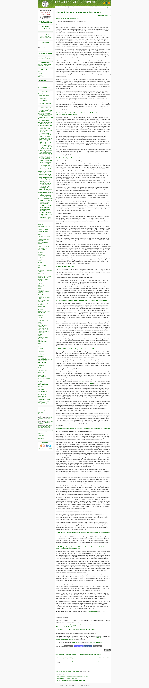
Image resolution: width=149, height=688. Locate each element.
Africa (46, 110)
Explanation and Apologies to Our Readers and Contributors (45, 422)
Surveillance (48, 202)
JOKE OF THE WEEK (42, 391)
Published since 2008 (84, 685)
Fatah (40, 139)
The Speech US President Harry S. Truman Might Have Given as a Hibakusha (45, 426)
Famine (50, 138)
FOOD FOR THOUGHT (43, 384)
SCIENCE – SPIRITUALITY (43, 379)
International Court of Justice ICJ (46, 155)
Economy (43, 133)
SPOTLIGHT (40, 294)
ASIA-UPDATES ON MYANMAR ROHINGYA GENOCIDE (44, 277)
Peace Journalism (74, 7)
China (46, 117)
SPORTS (40, 381)
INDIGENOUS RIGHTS (43, 328)
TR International (41, 93)
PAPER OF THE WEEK (43, 231)
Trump (46, 203)
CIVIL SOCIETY (41, 369)
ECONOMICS (41, 351)
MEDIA (39, 288)
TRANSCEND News (42, 228)
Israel (41, 162)
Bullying (50, 115)
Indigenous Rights (42, 153)
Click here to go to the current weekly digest (67, 671)
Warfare (46, 214)
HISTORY (40, 322)
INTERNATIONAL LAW (43, 303)
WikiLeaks (40, 219)
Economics (47, 132)
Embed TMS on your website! (45, 448)
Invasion (47, 160)
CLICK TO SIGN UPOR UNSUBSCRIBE (45, 37)
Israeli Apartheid (48, 162)
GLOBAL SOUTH (41, 290)
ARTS (39, 346)
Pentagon (43, 187)
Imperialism (44, 152)
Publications (40, 75)
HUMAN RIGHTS (41, 255)
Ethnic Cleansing (45, 135)
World (45, 219)
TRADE (39, 353)
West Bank (45, 216)
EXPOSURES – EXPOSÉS (43, 320)
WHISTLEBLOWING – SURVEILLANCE (42, 326)
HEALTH (40, 323)
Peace (48, 186)
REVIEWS (40, 334)
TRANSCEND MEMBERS (43, 246)
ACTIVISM (40, 262)
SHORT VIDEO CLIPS (42, 396)
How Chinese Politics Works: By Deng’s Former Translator (44, 65)
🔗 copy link (97, 646)
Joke (48, 165)
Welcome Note (41, 76)
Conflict (48, 120)
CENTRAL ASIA (41, 285)
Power (46, 189)
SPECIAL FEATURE (42, 341)
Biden (44, 114)
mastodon (79, 646)
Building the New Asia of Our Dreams (67, 678)
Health (50, 147)
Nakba (46, 176)
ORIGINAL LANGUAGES (43, 393)
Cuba (51, 125)
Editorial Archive (41, 71)
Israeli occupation (45, 164)
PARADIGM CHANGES (43, 329)
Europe (48, 136)
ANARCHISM (41, 356)
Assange (41, 114)
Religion (44, 192)
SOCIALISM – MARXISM (43, 319)
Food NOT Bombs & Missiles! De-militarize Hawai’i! (71, 680)
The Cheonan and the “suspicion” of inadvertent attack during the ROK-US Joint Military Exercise (82, 300)
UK (49, 203)
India (49, 152)
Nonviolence (42, 177)
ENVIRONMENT (41, 317)
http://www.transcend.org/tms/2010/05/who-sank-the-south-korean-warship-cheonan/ (82, 661)
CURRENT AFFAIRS (42, 370)
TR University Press (42, 102)
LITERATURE (41, 365)
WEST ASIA (40, 309)
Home (59, 7)
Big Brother (49, 114)
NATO (50, 176)
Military (45, 173)
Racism (40, 192)
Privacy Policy (41, 438)
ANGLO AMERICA (42, 265)
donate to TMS (76, 642)
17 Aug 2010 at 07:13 (104, 658)
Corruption (49, 122)
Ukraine (42, 205)
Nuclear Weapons (45, 178)
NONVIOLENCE (41, 245)
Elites (47, 133)
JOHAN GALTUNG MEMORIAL (44, 226)
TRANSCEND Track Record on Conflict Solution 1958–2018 (44, 87)
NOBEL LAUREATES (42, 237)
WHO (49, 217)
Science (42, 195)
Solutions (46, 198)
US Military (47, 209)
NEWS (39, 267)
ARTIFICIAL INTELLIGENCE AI (44, 314)
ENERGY (40, 274)
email (68, 646)
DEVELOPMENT (41, 354)
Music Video (41, 176)
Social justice (48, 197)
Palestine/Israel (45, 184)
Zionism (50, 219)
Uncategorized (41, 397)
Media (46, 171)
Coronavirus (42, 122)
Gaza (41, 142)
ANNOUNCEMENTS (42, 233)
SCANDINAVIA (41, 304)
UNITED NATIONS (42, 308)
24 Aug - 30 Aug (45, 28)
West (51, 214)
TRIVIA (39, 364)
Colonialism (42, 120)
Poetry (48, 187)
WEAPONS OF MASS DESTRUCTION (42, 249)
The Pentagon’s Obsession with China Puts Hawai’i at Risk (72, 676)
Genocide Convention (45, 144)
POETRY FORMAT (42, 388)
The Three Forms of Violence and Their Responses (45, 418)
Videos (83, 7)
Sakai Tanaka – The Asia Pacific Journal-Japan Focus (67, 18)
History (49, 148)
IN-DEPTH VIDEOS (42, 394)
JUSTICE (40, 268)
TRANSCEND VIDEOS (43, 229)
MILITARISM (40, 252)
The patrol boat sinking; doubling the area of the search (70, 158)
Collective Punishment (47, 119)
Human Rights (43, 150)
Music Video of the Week (43, 403)
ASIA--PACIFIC (100, 15)
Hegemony (43, 148)
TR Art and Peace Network (43, 95)
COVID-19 (43, 124)
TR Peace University (42, 97)
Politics (41, 189)
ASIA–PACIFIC (41, 273)
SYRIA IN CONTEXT (42, 306)
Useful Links (40, 433)
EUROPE (40, 286)
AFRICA (39, 260)
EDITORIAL (40, 224)
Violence (41, 211)
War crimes (45, 212)
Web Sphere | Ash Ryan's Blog (65, 658)
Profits (50, 189)
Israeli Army (43, 163)
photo (91, 383)
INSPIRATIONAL (41, 383)
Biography (41, 115)
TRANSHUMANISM (42, 345)
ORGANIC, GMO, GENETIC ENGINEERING (44, 332)
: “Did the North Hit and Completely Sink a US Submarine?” (77, 349)
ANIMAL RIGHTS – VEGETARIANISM (42, 376)
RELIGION (40, 343)
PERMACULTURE (42, 358)
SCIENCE (40, 340)
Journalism (41, 167)
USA (47, 207)
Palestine (47, 183)
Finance (45, 139)
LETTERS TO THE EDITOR (44, 374)
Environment (43, 135)
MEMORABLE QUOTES (43, 264)
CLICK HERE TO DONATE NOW (45, 13)
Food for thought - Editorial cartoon (45, 140)
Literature (42, 170)
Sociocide (40, 198)
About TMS (90, 7)
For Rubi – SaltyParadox (43, 410)
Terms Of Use (41, 435)
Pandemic (43, 186)
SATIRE (39, 335)
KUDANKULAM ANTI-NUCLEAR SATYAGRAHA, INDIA (45, 360)
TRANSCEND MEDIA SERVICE (75, 2)
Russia (49, 194)
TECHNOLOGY (41, 257)
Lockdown (47, 170)
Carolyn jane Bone (42, 413)
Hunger (50, 150)
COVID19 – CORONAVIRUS (44, 378)
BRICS (46, 115)
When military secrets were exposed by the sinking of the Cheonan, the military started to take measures (83, 428)
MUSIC (39, 367)
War (40, 212)
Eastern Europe (48, 130)
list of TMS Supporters (95, 642)
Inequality (50, 153)
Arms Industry (48, 113)
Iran (51, 160)
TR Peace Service (42, 98)
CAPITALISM (40, 315)
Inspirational (42, 154)
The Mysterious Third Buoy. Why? (65, 266)
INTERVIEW (40, 348)
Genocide (47, 142)
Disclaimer (40, 436)
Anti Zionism (41, 113)
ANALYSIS (40, 254)
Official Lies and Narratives (46, 180)
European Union (43, 138)
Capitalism (41, 117)
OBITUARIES (41, 389)
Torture (42, 203)
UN (45, 205)
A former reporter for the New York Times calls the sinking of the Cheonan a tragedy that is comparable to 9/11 (83, 533)
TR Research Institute (42, 100)
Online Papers (41, 73)
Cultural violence (45, 127)
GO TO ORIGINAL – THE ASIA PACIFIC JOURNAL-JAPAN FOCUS (75, 630)
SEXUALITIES (41, 372)
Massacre (41, 171)
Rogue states (43, 194)
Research (50, 192)
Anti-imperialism (48, 111)
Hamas (45, 147)
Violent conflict (48, 211)
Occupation (42, 180)
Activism (41, 110)
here (99, 377)
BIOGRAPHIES (41, 234)
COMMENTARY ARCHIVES (44, 399)
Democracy (43, 128)
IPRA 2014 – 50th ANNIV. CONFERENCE (43, 402)
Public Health (48, 191)
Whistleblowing (43, 217)
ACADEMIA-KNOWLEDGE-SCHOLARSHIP (44, 312)
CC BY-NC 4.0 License (106, 651)
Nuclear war (49, 177)
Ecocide (42, 132)
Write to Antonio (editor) (101, 7)
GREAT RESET (41, 350)
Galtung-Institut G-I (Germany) (44, 103)
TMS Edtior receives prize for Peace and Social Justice (44, 83)
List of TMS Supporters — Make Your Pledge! (45, 21)
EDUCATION (40, 283)
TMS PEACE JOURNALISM (44, 236)
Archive (66, 7)
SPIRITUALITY (41, 386)
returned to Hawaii (92, 611)
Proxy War (41, 191)
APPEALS (40, 296)
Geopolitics (43, 145)
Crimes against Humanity (44, 124)
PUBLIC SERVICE (42, 362)
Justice (47, 167)
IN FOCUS (40, 259)
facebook (88, 646)
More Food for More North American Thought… (45, 415)
